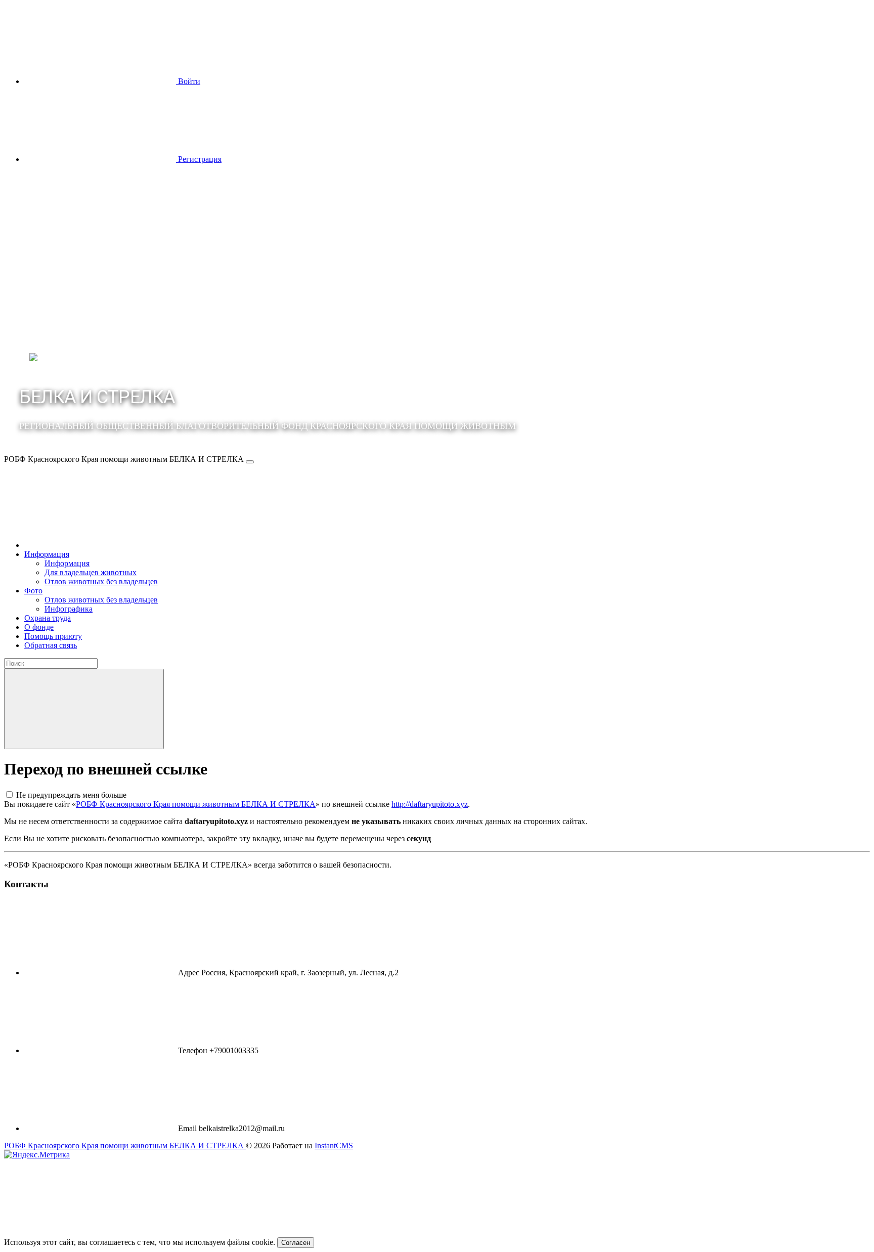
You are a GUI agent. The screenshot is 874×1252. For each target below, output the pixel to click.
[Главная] (100, 545)
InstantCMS (334, 1145)
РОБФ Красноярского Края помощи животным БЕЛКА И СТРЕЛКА (196, 804)
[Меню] (250, 461)
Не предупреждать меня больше (71, 795)
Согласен (295, 1242)
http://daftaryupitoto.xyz (429, 804)
